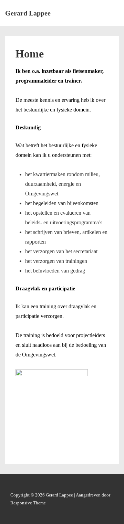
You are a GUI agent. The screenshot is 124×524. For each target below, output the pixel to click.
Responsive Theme (28, 502)
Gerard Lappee (28, 13)
